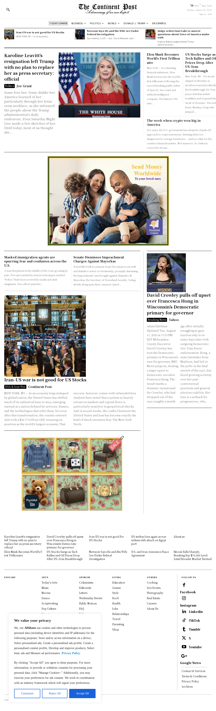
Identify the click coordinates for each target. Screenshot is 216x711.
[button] (8, 9)
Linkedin (196, 611)
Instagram (188, 605)
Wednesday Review (91, 598)
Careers (152, 603)
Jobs (115, 608)
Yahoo (174, 320)
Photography (155, 593)
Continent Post (40, 387)
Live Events (154, 587)
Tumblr (194, 629)
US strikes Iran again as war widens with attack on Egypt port (148, 540)
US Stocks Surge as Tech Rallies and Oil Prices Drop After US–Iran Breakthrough (64, 555)
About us (179, 536)
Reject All (55, 693)
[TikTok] (184, 620)
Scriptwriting (50, 603)
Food (115, 598)
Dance (46, 598)
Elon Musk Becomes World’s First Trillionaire (163, 58)
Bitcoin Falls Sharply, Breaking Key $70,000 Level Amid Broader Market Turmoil (193, 555)
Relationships (120, 614)
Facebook (188, 592)
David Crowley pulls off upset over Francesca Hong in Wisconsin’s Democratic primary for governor (179, 304)
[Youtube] (184, 647)
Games (116, 587)
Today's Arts (49, 582)
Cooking (152, 582)
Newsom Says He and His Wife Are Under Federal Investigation (113, 32)
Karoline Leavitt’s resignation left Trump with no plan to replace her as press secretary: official (29, 67)
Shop (115, 629)
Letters (83, 593)
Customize (27, 693)
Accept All (82, 693)
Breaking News (157, 319)
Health (116, 603)
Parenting (118, 624)
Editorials (85, 587)
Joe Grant (24, 86)
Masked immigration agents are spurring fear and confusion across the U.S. (35, 261)
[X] (184, 638)
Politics (9, 86)
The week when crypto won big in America (174, 122)
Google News (190, 663)
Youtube (195, 647)
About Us (152, 608)
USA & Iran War (15, 386)
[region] (54, 658)
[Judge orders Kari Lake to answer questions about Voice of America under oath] (150, 34)
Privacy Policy (190, 681)
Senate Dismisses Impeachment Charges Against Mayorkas (98, 259)
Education (118, 582)
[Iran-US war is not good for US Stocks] (9, 34)
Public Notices (88, 603)
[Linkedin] (184, 611)
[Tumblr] (184, 629)
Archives (187, 686)
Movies (46, 593)
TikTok (194, 620)
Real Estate (153, 598)
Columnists (86, 582)
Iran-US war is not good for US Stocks (40, 32)
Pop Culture (49, 608)
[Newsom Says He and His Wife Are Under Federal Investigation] (80, 34)
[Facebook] (184, 585)
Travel (116, 619)
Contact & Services (193, 671)
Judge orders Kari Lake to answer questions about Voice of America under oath (183, 34)
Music (45, 587)
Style (115, 593)
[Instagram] (184, 598)
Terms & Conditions (194, 676)
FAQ (81, 608)
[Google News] (184, 656)
